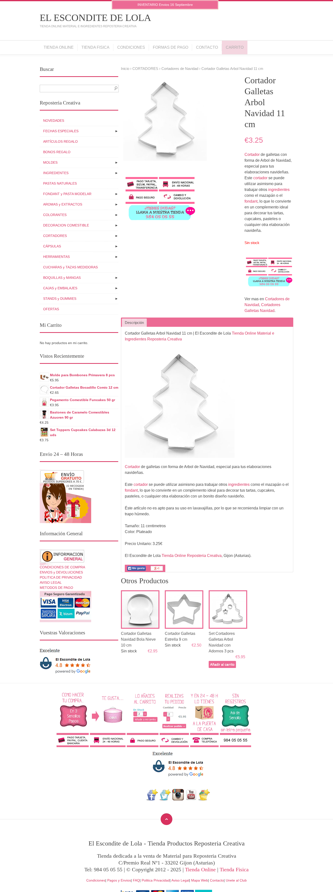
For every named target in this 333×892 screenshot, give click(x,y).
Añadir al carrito (222, 664)
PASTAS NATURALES (60, 183)
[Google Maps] (204, 799)
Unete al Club (236, 880)
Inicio (125, 69)
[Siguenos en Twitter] (165, 799)
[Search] (115, 88)
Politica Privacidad (156, 880)
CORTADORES (145, 69)
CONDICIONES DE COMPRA (62, 567)
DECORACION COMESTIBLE (66, 225)
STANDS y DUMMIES (59, 298)
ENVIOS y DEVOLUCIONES (61, 572)
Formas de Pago (170, 47)
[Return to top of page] (166, 819)
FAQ (136, 880)
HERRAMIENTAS (56, 257)
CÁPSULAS (52, 246)
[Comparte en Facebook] (136, 571)
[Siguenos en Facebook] (152, 799)
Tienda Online (59, 47)
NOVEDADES (53, 120)
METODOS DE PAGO (56, 588)
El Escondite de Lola (95, 17)
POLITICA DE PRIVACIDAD (61, 577)
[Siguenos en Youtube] (191, 799)
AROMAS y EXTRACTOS (62, 204)
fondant (251, 201)
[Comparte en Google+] (156, 571)
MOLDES (50, 162)
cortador (260, 178)
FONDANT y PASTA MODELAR (67, 194)
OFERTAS (51, 309)
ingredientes (279, 190)
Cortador (252, 154)
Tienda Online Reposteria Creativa (192, 556)
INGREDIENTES (56, 173)
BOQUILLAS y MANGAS (62, 278)
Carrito (235, 47)
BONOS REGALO (56, 152)
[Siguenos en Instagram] (178, 799)
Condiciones (131, 47)
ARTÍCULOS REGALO (60, 141)
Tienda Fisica (95, 47)
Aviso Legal (180, 880)
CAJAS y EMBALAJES (60, 288)
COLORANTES (55, 215)
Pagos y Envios (119, 880)
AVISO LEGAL (51, 582)
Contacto (207, 47)
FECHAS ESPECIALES (60, 131)
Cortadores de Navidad (179, 69)
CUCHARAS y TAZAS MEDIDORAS (70, 267)
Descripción (134, 323)
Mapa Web (199, 880)
